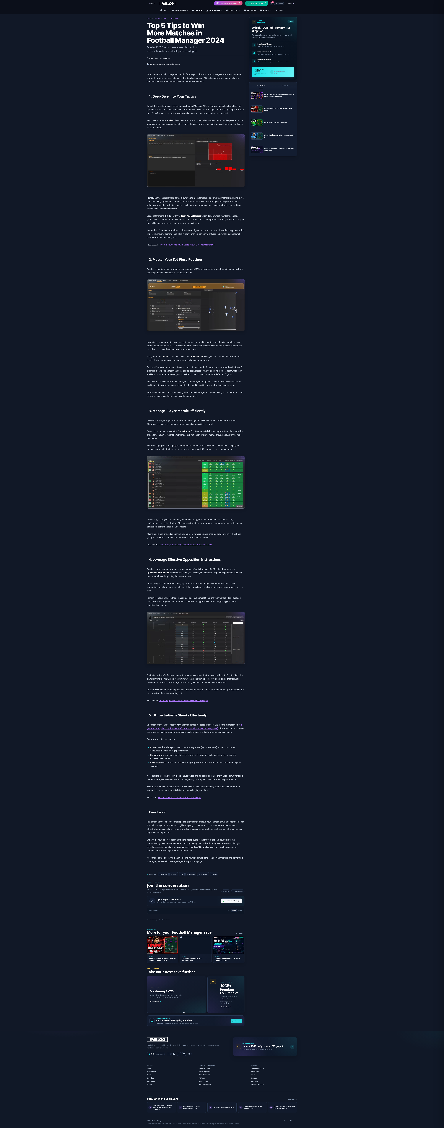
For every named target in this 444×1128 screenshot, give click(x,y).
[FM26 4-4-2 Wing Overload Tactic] (257, 122)
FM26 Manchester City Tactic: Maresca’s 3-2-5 (279, 136)
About (253, 1075)
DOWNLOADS (214, 10)
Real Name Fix (204, 1075)
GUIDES (266, 10)
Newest (234, 910)
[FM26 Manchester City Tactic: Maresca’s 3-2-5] (257, 136)
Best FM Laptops (205, 1084)
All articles (239, 933)
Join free (235, 1021)
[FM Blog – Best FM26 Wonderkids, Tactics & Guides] (167, 3)
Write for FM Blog (257, 1084)
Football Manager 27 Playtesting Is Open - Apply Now (279, 150)
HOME (149, 19)
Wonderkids (151, 1072)
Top (228, 910)
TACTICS (198, 10)
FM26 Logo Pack (205, 1072)
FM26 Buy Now (257, 3)
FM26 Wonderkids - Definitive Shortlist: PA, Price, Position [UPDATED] (279, 96)
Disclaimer (293, 1121)
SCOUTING (233, 10)
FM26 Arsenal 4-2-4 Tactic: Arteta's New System (278, 109)
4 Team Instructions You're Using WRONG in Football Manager (186, 245)
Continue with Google (233, 901)
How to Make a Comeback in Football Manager (179, 797)
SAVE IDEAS (251, 10)
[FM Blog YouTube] (184, 1054)
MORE (280, 10)
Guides (149, 1084)
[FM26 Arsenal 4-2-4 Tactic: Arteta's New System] (257, 109)
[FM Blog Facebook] (179, 1054)
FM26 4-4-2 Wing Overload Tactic (275, 122)
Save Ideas (151, 1081)
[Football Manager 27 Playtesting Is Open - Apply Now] (257, 149)
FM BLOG (157, 19)
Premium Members (228, 3)
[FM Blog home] (188, 1039)
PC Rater (202, 1078)
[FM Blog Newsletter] (189, 1054)
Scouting (150, 1078)
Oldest (240, 910)
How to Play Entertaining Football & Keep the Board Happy (185, 544)
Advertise (254, 1081)
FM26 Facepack (204, 1068)
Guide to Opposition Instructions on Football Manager (183, 700)
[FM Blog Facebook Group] (173, 1054)
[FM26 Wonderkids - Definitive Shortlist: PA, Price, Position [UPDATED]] (257, 95)
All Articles (255, 1072)
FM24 (164, 19)
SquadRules (203, 1081)
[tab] (261, 85)
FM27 (165, 10)
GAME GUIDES (174, 19)
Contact (254, 1078)
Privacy (286, 1121)
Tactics (149, 1075)
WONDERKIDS (180, 10)
